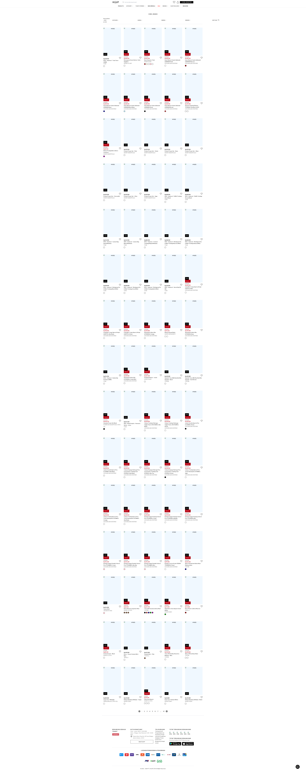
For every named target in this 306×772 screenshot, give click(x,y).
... (160, 711)
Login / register (186, 2)
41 (163, 711)
